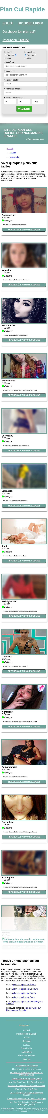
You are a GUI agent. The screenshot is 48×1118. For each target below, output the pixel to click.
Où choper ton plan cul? (19, 31)
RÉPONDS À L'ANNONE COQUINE (24, 229)
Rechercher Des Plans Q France (26, 1069)
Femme (10, 55)
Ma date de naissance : (14, 98)
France (13, 153)
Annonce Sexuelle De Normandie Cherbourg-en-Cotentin (20, 390)
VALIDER (24, 108)
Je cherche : (29, 52)
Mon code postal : (11, 80)
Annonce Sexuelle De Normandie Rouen (15, 335)
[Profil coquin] (24, 212)
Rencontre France (30, 23)
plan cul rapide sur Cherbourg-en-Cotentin (23, 1009)
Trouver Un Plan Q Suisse (26, 1065)
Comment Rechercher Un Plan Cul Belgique (26, 1099)
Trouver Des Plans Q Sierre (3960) (26, 1078)
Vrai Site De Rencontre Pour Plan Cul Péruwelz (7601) (26, 1074)
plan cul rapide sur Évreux (24, 985)
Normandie (14, 157)
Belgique (26, 1041)
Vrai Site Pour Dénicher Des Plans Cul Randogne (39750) (26, 1103)
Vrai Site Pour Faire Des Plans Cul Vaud (26, 1082)
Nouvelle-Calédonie (26, 1055)
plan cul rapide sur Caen (24, 997)
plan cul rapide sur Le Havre (25, 989)
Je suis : (7, 52)
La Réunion (26, 1052)
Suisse (27, 1037)
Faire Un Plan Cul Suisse (26, 1089)
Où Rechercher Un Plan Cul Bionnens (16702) (26, 1094)
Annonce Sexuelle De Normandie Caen (14, 224)
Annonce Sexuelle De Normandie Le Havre (16, 280)
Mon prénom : (10, 62)
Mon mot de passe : (12, 89)
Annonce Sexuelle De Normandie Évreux (15, 666)
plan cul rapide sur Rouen (24, 993)
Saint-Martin (26, 1048)
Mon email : (9, 71)
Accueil (7, 23)
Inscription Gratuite (15, 40)
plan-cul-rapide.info (8, 1108)
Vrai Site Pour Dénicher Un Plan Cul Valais (26, 1086)
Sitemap (26, 1059)
